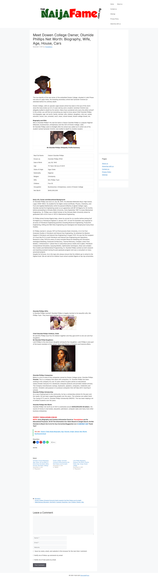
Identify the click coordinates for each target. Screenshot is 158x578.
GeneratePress (84, 575)
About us (119, 4)
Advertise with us (115, 24)
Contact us (113, 9)
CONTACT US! (83, 424)
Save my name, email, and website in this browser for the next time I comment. (61, 551)
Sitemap (112, 14)
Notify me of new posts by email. (45, 560)
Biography (37, 498)
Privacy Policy (114, 19)
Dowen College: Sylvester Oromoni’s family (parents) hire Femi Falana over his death (61, 462)
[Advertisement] (63, 62)
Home (112, 4)
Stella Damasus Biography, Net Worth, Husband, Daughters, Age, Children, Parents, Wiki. (59, 502)
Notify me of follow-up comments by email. (48, 555)
